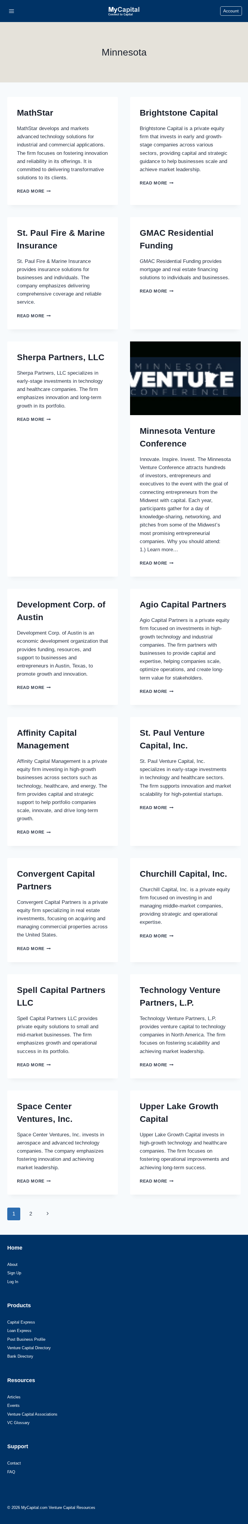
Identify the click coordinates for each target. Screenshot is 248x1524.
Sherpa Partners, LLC (60, 357)
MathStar (35, 112)
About (12, 1264)
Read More (34, 191)
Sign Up (14, 1273)
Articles (14, 1397)
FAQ (11, 1472)
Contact (14, 1463)
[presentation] (185, 378)
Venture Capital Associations (32, 1414)
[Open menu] (11, 11)
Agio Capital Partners (183, 604)
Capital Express (21, 1322)
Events (13, 1405)
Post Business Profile (26, 1339)
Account (231, 11)
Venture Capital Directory (29, 1348)
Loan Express (19, 1330)
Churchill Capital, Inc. (183, 874)
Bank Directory (20, 1356)
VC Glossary (18, 1422)
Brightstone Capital (179, 112)
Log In (12, 1281)
